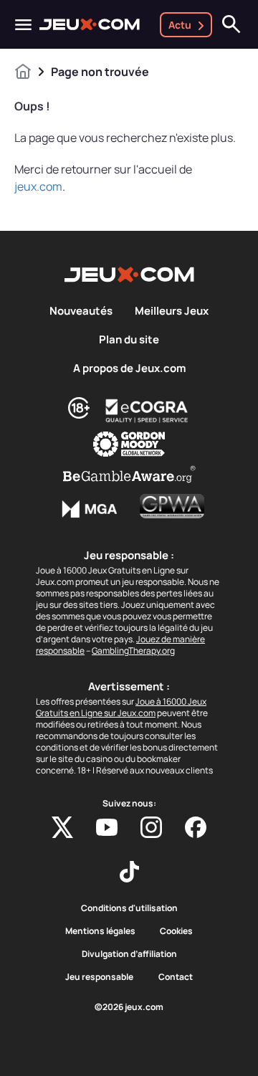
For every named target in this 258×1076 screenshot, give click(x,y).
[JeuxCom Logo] (89, 24)
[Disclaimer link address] (147, 411)
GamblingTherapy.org (133, 650)
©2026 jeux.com (129, 1007)
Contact (175, 977)
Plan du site (129, 340)
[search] (231, 24)
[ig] (151, 827)
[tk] (129, 871)
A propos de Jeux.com (129, 368)
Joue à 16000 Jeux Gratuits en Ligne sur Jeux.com (121, 707)
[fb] (195, 827)
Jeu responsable (99, 977)
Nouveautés (81, 311)
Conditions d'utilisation (129, 908)
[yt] (107, 827)
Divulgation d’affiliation (129, 954)
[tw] (62, 827)
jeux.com (38, 186)
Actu (179, 25)
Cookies (176, 931)
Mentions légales (100, 931)
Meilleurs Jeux (172, 311)
